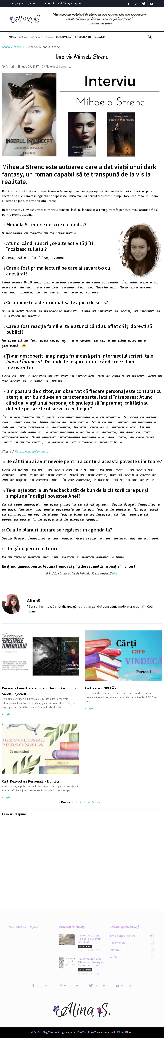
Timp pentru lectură (128, 935)
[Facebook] (128, 3)
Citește (6, 714)
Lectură (34, 37)
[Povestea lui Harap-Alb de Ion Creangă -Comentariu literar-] (67, 963)
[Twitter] (144, 3)
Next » (100, 802)
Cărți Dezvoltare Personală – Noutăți (30, 781)
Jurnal (23, 37)
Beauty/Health (83, 37)
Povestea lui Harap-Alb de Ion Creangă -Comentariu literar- (91, 962)
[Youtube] (151, 3)
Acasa (12, 37)
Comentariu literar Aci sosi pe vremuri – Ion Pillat (91, 938)
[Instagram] (136, 3)
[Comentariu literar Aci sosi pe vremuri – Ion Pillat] (67, 939)
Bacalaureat (85, 946)
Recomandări (63, 37)
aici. (115, 573)
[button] (149, 37)
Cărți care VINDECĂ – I (101, 688)
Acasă (6, 47)
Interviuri (99, 37)
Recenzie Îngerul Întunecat (32, 451)
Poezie (49, 37)
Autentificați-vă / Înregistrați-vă (62, 3)
